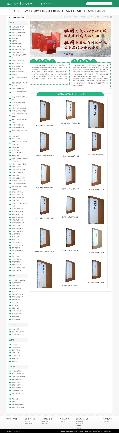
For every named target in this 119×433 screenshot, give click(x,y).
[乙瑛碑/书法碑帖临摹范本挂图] (96, 249)
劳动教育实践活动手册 (18, 60)
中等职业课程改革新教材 (18, 88)
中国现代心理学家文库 (18, 71)
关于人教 (24, 11)
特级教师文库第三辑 (17, 214)
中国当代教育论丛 (16, 270)
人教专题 (90, 11)
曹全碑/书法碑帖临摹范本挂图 (96, 282)
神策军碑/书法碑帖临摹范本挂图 (70, 189)
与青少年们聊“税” (16, 35)
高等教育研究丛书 (16, 262)
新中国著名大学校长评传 (18, 32)
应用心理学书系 (16, 248)
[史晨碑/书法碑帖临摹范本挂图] (70, 282)
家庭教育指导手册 (16, 46)
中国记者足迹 (15, 329)
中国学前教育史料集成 (18, 29)
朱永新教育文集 (16, 355)
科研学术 (57, 11)
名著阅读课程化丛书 (17, 195)
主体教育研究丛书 (16, 234)
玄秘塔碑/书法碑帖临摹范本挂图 (44, 188)
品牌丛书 (89, 17)
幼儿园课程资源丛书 (17, 66)
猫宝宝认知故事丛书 (17, 297)
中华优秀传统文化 (16, 371)
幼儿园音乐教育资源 (17, 63)
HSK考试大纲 (15, 155)
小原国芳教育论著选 (17, 192)
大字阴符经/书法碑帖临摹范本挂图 (44, 155)
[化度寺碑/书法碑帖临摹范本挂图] (44, 122)
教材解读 (14, 402)
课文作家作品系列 (16, 382)
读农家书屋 (15, 38)
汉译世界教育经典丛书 (18, 228)
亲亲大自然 (15, 302)
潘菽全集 (14, 361)
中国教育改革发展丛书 (18, 231)
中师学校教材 (15, 147)
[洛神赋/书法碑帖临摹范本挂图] (70, 247)
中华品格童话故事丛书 (18, 311)
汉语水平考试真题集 (17, 153)
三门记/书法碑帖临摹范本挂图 (96, 189)
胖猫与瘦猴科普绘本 (17, 313)
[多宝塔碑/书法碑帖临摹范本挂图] (70, 152)
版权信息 (9, 431)
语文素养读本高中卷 (17, 385)
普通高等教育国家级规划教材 (20, 108)
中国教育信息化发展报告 (18, 169)
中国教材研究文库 (16, 43)
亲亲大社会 (15, 305)
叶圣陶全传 (15, 344)
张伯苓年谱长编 (16, 350)
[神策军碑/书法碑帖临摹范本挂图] (70, 185)
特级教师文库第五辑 (17, 209)
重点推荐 (83, 17)
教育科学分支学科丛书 (18, 52)
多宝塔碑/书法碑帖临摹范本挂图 (70, 156)
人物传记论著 (15, 136)
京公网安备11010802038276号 (105, 431)
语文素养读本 (15, 308)
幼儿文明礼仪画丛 (16, 299)
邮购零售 (15, 419)
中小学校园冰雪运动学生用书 (20, 183)
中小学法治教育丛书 (17, 245)
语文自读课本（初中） (18, 390)
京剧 (13, 253)
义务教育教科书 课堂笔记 (18, 407)
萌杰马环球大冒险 (16, 283)
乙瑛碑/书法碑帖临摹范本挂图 (96, 252)
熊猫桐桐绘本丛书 (16, 288)
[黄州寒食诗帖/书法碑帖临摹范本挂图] (44, 248)
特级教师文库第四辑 (17, 211)
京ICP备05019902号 (79, 431)
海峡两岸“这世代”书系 (18, 332)
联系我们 (9, 419)
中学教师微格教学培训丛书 (19, 127)
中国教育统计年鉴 (16, 264)
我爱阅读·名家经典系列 (18, 404)
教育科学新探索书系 (17, 172)
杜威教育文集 (15, 353)
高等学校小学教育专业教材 (19, 111)
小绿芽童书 (15, 291)
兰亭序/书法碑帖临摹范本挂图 (70, 217)
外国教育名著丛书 (16, 225)
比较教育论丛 (15, 239)
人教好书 (79, 11)
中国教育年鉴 (15, 256)
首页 (15, 11)
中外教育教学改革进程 (18, 125)
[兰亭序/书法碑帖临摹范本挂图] (70, 213)
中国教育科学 (15, 175)
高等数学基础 (15, 200)
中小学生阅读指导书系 (18, 27)
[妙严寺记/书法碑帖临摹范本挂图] (44, 214)
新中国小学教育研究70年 (18, 49)
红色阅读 (14, 41)
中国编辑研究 (15, 105)
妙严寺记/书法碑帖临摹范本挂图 (44, 218)
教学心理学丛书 (16, 242)
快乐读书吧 (15, 399)
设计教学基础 (15, 150)
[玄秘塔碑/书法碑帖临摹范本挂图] (44, 184)
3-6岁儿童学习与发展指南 (19, 280)
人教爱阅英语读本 (16, 379)
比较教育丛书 (15, 236)
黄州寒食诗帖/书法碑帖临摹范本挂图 (44, 251)
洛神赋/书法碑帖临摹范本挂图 (70, 250)
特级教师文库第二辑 (17, 217)
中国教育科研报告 (16, 259)
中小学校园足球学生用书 (18, 181)
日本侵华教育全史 (16, 69)
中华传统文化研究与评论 (18, 102)
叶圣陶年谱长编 (16, 347)
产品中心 (76, 17)
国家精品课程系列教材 (18, 197)
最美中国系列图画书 (17, 294)
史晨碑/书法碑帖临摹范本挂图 (70, 286)
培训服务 (101, 11)
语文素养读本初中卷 (17, 388)
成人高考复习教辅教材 (18, 374)
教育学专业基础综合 (17, 167)
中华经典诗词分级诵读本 (18, 376)
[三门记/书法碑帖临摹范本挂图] (96, 186)
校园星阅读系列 (16, 319)
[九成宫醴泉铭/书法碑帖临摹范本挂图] (70, 119)
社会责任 (46, 11)
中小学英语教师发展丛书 (18, 267)
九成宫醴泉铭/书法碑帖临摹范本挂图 (70, 123)
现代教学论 (15, 74)
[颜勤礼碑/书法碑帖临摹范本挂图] (96, 151)
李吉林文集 (15, 358)
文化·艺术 (96, 17)
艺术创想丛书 (15, 316)
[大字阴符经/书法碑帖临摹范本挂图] (44, 152)
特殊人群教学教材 (16, 139)
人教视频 (68, 11)
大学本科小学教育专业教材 (19, 164)
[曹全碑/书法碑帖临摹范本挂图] (96, 279)
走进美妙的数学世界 (17, 250)
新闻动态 (35, 11)
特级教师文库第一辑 (17, 220)
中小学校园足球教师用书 (18, 178)
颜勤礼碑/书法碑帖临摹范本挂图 (96, 155)
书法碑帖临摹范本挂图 (106, 17)
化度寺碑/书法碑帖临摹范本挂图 (44, 125)
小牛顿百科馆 (15, 285)
